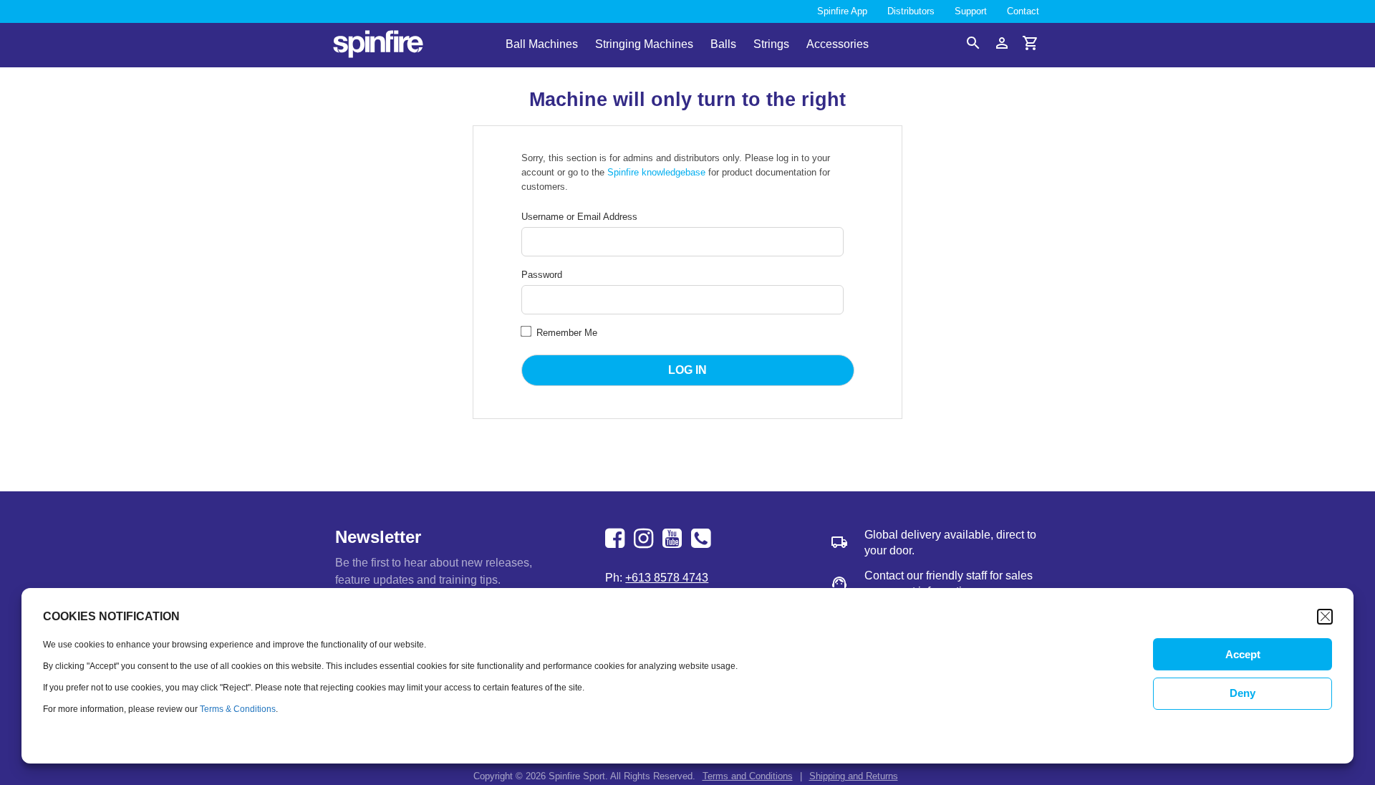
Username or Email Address (579, 216)
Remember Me (565, 332)
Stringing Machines (644, 45)
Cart (1030, 43)
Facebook (616, 538)
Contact (1023, 11)
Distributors (911, 11)
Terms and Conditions (748, 776)
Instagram (645, 538)
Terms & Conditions (238, 709)
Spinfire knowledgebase (656, 172)
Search (973, 43)
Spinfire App (842, 11)
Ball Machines (542, 45)
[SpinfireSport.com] (378, 45)
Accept (1242, 654)
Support (971, 11)
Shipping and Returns (853, 776)
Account (1001, 43)
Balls (723, 45)
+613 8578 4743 (702, 538)
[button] (1325, 617)
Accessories (837, 45)
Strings (771, 45)
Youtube (673, 538)
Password (541, 274)
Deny (1242, 694)
